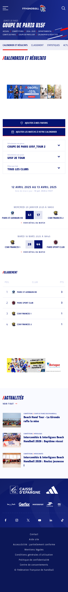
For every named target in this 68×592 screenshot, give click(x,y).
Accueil (6, 31)
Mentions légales (34, 549)
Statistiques (53, 45)
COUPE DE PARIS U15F (27, 35)
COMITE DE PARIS (9, 35)
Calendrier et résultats (15, 45)
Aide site (34, 539)
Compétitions (18, 31)
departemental (45, 31)
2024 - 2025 (30, 31)
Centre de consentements (34, 565)
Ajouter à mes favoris (36, 123)
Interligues (38, 434)
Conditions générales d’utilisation (34, 554)
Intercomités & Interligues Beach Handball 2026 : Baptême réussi (44, 439)
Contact (34, 534)
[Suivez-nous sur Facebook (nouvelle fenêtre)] (5, 520)
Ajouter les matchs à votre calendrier (36, 132)
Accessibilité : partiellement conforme (34, 544)
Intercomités (38, 454)
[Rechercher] (63, 8)
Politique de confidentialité (34, 559)
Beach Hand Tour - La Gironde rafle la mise (42, 419)
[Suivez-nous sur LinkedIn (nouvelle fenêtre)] (51, 520)
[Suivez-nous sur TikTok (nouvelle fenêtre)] (62, 520)
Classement (37, 45)
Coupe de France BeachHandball (45, 413)
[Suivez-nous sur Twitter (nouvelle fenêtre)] (28, 520)
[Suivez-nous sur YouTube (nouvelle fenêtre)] (39, 520)
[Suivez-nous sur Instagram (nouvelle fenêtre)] (16, 520)
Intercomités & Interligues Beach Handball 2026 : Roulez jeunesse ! (44, 461)
